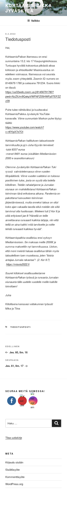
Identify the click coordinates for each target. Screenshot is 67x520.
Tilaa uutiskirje (13, 437)
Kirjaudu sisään (14, 462)
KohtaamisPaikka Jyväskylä (28, 8)
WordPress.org (14, 484)
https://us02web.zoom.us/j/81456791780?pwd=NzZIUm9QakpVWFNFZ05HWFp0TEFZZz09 (33, 96)
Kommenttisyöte (14, 477)
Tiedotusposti (20, 327)
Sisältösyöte (12, 469)
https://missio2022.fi (17, 264)
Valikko (35, 20)
